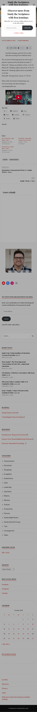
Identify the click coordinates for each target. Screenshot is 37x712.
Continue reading (18, 33)
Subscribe (27, 28)
